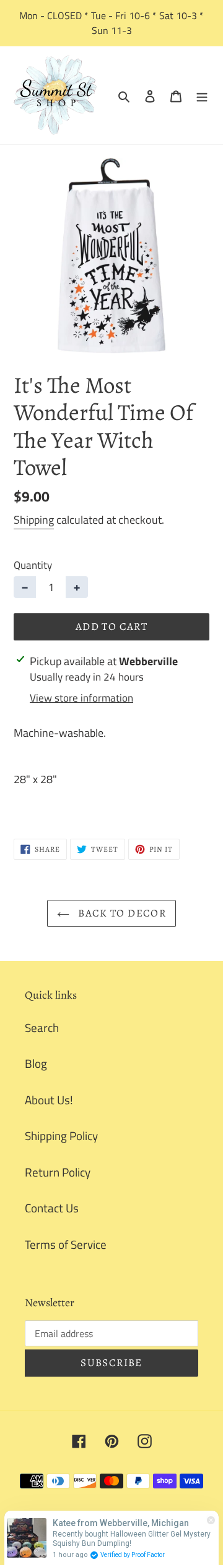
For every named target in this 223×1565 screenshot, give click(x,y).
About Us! (49, 1100)
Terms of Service (66, 1244)
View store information (81, 698)
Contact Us (52, 1208)
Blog (36, 1063)
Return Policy (57, 1172)
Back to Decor (121, 913)
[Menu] (202, 95)
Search (42, 1027)
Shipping (34, 519)
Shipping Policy (61, 1135)
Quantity (33, 565)
